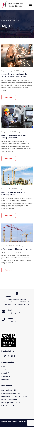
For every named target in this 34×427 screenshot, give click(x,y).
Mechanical (4, 189)
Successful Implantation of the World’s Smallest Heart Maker (14, 75)
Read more (8, 97)
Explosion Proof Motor (9, 399)
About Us (4, 370)
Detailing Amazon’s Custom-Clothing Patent (13, 193)
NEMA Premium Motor (9, 406)
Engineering (4, 71)
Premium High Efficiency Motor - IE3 (14, 396)
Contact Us (5, 379)
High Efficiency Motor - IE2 (10, 393)
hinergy (22, 71)
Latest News (11, 21)
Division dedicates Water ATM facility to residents (13, 136)
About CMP (5, 373)
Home (3, 21)
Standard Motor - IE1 (8, 390)
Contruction (5, 246)
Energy (3, 132)
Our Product (5, 376)
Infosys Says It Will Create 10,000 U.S (16, 249)
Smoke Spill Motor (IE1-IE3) (10, 402)
